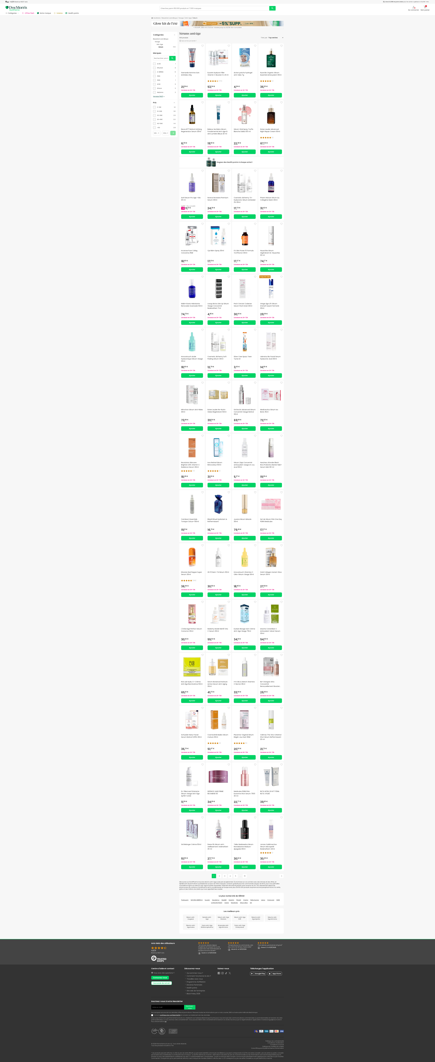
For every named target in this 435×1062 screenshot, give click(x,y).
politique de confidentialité (170, 1015)
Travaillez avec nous (195, 979)
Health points (192, 988)
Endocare (270, 900)
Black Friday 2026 (193, 994)
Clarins (245, 900)
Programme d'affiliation (196, 982)
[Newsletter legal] (152, 1015)
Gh (251, 903)
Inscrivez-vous (190, 1007)
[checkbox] (164, 63)
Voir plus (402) (158, 96)
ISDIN (278, 900)
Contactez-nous (160, 978)
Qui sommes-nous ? (195, 973)
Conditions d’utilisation (276, 1043)
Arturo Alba (244, 903)
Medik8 (224, 900)
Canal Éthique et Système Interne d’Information (267, 1048)
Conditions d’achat (277, 1045)
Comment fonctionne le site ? (199, 976)
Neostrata (234, 903)
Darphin (231, 900)
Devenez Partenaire (194, 985)
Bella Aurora (254, 900)
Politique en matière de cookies (273, 1046)
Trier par (264, 37)
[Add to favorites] (202, 46)
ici (165, 1021)
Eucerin (207, 900)
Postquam (184, 900)
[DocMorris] (16, 8)
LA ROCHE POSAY (216, 903)
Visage (181, 18)
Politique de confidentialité (275, 1041)
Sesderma (215, 900)
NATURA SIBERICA (197, 900)
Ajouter (192, 95)
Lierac (263, 900)
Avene (227, 903)
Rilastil (238, 900)
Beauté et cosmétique (169, 18)
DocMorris (156, 18)
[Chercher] (272, 8)
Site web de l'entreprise (196, 991)
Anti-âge (188, 18)
